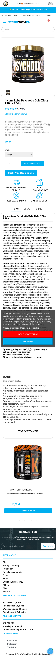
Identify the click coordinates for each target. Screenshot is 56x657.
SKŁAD (27, 209)
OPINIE (39, 209)
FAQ (5, 588)
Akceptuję (28, 341)
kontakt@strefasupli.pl (13, 626)
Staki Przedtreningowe (16, 114)
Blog (5, 562)
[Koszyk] (47, 22)
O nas (5, 575)
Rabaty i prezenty (11, 565)
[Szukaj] (52, 29)
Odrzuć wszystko (28, 334)
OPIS (16, 209)
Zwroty (6, 591)
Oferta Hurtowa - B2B (13, 582)
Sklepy (6, 585)
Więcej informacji (11, 327)
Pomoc (49, 15)
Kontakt (6, 578)
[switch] (50, 3)
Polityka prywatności (13, 572)
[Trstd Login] (52, 3)
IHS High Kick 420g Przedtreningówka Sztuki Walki (25, 493)
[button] (7, 64)
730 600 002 (8, 623)
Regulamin (8, 569)
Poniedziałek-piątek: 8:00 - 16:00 (18, 629)
